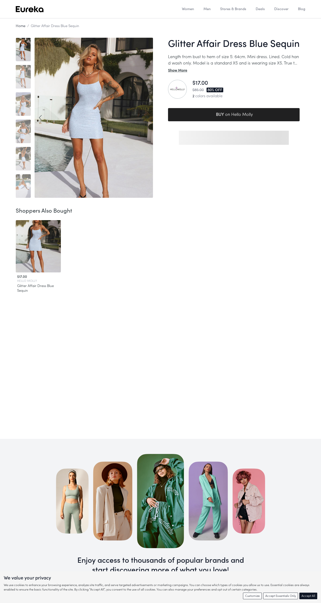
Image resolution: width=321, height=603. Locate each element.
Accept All (308, 596)
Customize (252, 596)
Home (20, 26)
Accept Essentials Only (280, 596)
